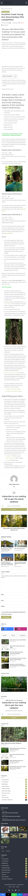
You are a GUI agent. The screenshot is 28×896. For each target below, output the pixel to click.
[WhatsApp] (14, 894)
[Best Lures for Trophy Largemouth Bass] (7, 543)
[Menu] (1, 3)
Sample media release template (13, 389)
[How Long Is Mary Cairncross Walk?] (5, 647)
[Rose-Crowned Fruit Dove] (14, 829)
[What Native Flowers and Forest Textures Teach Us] (14, 684)
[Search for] (26, 3)
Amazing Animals (6, 788)
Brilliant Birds (5, 784)
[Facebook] (9, 890)
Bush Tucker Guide (6, 790)
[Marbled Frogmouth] (23, 829)
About (3, 851)
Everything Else (9, 8)
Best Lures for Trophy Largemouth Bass (6, 549)
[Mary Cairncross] (8, 3)
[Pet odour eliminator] (21, 543)
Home (3, 8)
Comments (22, 635)
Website (3, 606)
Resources (4, 795)
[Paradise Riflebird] (23, 835)
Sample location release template (13, 391)
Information (8, 851)
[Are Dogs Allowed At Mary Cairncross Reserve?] (5, 654)
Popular (4, 635)
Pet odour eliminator (20, 548)
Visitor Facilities (5, 797)
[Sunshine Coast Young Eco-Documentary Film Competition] (5, 666)
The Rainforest (5, 781)
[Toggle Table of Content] (14, 76)
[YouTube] (15, 890)
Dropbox (8, 460)
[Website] (14, 487)
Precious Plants (5, 786)
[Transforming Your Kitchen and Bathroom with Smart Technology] (7, 557)
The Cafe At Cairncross (7, 799)
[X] (12, 890)
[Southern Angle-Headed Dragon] (14, 835)
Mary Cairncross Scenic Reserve (18, 639)
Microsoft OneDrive (10, 458)
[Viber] (25, 894)
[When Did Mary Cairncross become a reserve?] (5, 762)
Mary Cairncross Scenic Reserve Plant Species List (20, 563)
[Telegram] (19, 894)
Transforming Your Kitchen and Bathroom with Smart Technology (7, 563)
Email (2, 600)
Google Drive (9, 456)
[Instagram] (19, 890)
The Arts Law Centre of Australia (11, 372)
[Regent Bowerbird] (5, 841)
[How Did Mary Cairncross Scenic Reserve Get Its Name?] (5, 660)
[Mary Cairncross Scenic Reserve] (5, 641)
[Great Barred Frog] (5, 830)
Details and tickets (8, 233)
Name (2, 594)
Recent (13, 635)
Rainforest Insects (6, 793)
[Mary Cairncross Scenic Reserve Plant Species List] (21, 557)
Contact (17, 886)
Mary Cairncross (6, 22)
